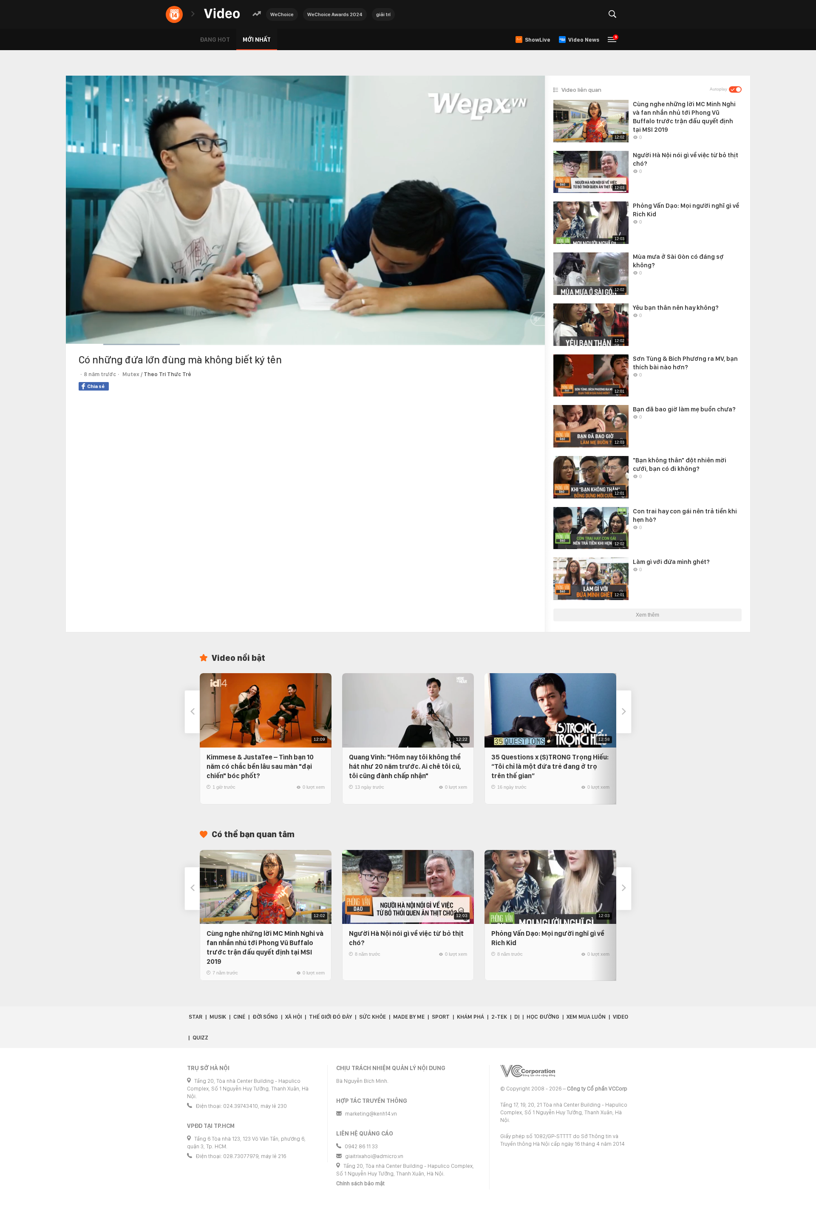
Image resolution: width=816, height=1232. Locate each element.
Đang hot (215, 39)
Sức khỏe (372, 1017)
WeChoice (282, 14)
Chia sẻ (96, 386)
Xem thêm (647, 615)
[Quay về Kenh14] (174, 14)
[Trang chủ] (222, 14)
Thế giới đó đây (330, 1017)
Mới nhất (257, 39)
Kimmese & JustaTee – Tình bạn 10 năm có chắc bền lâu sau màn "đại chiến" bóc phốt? (260, 766)
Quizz (200, 1037)
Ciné (239, 1017)
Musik (218, 1017)
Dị (516, 1017)
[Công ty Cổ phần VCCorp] (527, 1071)
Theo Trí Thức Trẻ (167, 374)
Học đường (543, 1017)
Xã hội (293, 1017)
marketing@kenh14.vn (371, 1113)
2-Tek (499, 1017)
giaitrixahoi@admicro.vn (374, 1156)
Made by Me (409, 1017)
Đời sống (265, 1017)
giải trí (383, 14)
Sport (441, 1017)
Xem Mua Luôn (586, 1017)
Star (195, 1017)
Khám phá (470, 1017)
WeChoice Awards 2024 (335, 14)
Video (620, 1017)
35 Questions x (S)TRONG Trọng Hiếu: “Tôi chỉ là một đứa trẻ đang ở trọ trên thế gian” (550, 766)
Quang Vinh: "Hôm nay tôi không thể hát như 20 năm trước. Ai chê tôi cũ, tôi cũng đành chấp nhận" (405, 766)
